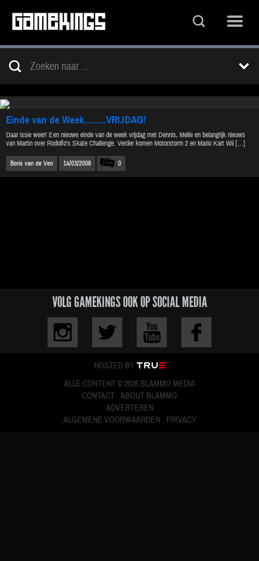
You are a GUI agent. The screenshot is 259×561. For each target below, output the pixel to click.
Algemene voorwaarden (111, 420)
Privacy (181, 420)
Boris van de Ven (31, 163)
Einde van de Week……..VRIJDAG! (76, 120)
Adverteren (130, 408)
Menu (235, 22)
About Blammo (148, 396)
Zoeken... (199, 22)
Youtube (152, 332)
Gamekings (58, 22)
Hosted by (114, 366)
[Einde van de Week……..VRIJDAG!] (129, 102)
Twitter (107, 332)
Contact (98, 396)
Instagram (63, 332)
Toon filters (244, 66)
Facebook (196, 332)
